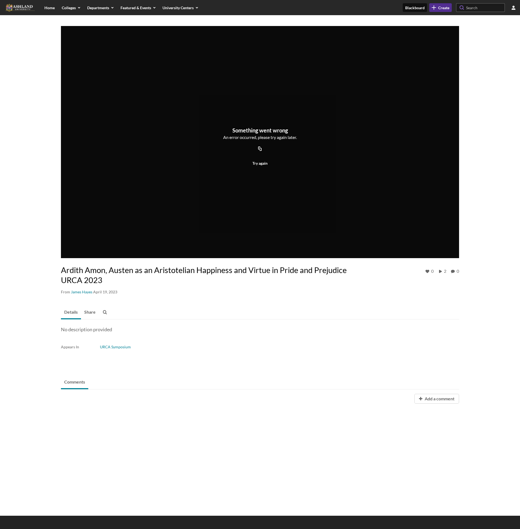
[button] (106, 312)
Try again (260, 163)
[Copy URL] (260, 149)
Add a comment (439, 398)
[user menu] (513, 7)
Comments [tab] (74, 381)
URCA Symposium (115, 347)
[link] (440, 7)
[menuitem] (49, 7)
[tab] (71, 312)
